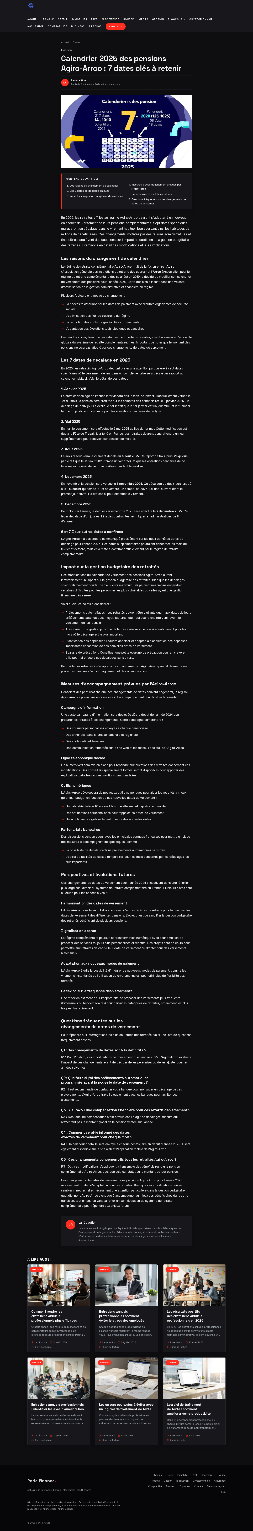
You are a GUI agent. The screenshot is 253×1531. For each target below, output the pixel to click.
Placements (111, 19)
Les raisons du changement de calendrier (94, 185)
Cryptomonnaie (201, 19)
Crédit (63, 19)
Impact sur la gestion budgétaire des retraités (96, 196)
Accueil (33, 19)
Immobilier (79, 19)
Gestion (158, 19)
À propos (95, 26)
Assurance (35, 26)
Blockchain (177, 19)
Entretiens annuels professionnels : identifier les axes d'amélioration (57, 1406)
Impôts (143, 19)
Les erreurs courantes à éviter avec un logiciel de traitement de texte (126, 1406)
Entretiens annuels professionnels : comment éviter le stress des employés (121, 1316)
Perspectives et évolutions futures (151, 194)
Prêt (94, 19)
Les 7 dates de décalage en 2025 (89, 190)
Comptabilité (57, 26)
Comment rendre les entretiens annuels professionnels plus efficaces (54, 1316)
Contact (115, 26)
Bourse (128, 19)
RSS (223, 1492)
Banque (48, 19)
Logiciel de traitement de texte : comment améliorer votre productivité (189, 1409)
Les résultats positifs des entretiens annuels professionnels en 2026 (185, 1316)
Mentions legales (216, 1486)
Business (78, 26)
